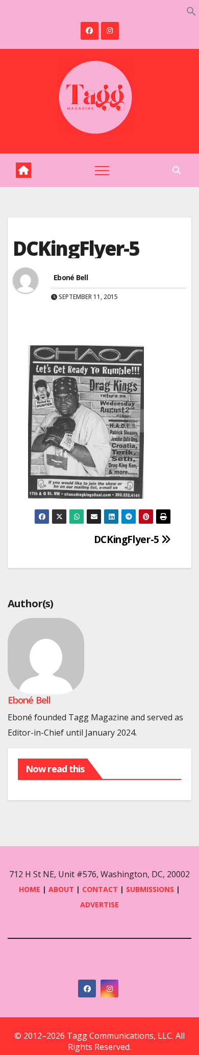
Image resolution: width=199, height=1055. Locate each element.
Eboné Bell (71, 277)
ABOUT (61, 889)
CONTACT (101, 889)
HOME (29, 889)
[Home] (23, 170)
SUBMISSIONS (150, 889)
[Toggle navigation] (102, 170)
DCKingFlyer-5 (128, 539)
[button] (191, 10)
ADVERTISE (99, 904)
